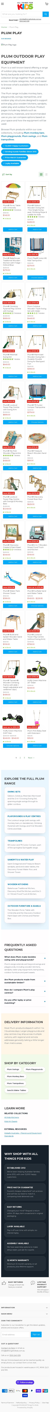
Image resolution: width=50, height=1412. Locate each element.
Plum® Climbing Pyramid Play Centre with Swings (12, 308)
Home (4, 27)
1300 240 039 (24, 21)
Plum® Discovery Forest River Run (35, 498)
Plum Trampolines (15, 1083)
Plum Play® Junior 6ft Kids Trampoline (37, 259)
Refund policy (21, 1403)
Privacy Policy (34, 1403)
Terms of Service (7, 1403)
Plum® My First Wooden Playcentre (12, 452)
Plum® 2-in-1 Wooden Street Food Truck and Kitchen (37, 547)
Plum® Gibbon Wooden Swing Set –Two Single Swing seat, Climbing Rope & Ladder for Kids (37, 210)
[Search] (46, 14)
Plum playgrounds (11, 136)
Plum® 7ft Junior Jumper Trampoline (36, 406)
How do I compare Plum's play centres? (19, 991)
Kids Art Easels (10, 1121)
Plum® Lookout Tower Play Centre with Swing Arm (11, 407)
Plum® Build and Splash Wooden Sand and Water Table (12, 636)
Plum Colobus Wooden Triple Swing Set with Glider (36, 308)
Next (30, 758)
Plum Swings (13, 1069)
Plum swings (29, 136)
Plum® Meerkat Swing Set (10, 355)
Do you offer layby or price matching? (17, 1001)
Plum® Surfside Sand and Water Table (36, 592)
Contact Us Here (8, 1348)
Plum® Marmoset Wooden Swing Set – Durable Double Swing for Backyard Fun (36, 359)
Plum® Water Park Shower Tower (11, 592)
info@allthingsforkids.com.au (30, 19)
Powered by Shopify (25, 1407)
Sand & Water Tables (16, 1090)
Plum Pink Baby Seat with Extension (36, 732)
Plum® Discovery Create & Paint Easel (12, 546)
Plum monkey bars (34, 133)
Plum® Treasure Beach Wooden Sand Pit (36, 453)
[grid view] (41, 174)
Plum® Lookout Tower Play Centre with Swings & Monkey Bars (13, 500)
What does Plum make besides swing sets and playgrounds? (20, 958)
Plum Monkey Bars (15, 1076)
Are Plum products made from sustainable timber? (19, 981)
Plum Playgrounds (34, 1069)
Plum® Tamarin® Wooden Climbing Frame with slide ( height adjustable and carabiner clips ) (12, 685)
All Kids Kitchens (11, 1117)
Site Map (45, 1403)
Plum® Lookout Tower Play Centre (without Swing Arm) (36, 636)
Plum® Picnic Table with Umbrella (11, 206)
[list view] (46, 174)
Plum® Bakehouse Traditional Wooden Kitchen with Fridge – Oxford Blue (12, 261)
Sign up (36, 1334)
